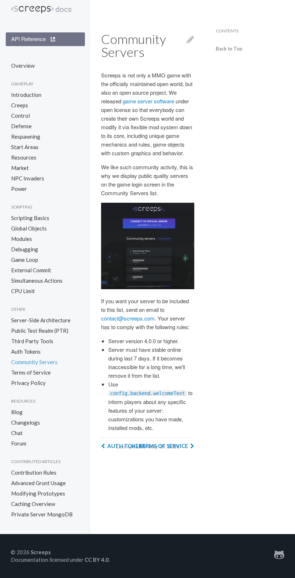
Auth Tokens (26, 351)
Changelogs (25, 422)
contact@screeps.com (128, 318)
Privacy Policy (28, 383)
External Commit (31, 270)
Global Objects (29, 228)
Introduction (26, 94)
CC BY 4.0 (97, 559)
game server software (148, 101)
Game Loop (24, 259)
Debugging (24, 249)
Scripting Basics (30, 218)
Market (20, 168)
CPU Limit (23, 291)
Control (20, 115)
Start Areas (24, 147)
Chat (17, 433)
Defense (21, 126)
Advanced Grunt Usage (38, 483)
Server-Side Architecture (41, 320)
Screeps (32, 9)
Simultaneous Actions (37, 280)
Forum (18, 443)
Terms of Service (31, 372)
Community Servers (34, 362)
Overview (23, 65)
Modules (21, 239)
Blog (17, 412)
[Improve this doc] (190, 45)
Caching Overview (33, 504)
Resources (23, 157)
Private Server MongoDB (42, 514)
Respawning (25, 136)
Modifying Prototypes (38, 493)
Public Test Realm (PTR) (39, 330)
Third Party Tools (32, 341)
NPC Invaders (27, 178)
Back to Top (229, 48)
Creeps (19, 105)
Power (19, 188)
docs (63, 9)
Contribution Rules (33, 472)
